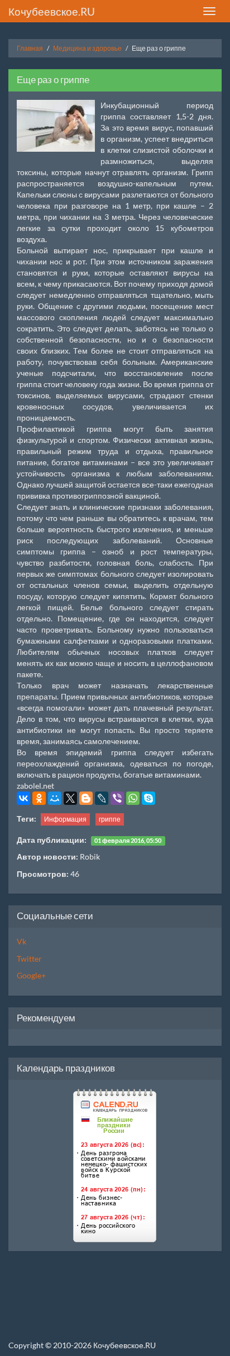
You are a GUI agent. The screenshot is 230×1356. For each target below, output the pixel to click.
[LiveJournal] (101, 798)
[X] (70, 798)
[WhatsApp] (133, 798)
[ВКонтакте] (23, 798)
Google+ (31, 975)
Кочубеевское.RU (51, 11)
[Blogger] (86, 798)
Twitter (29, 958)
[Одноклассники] (39, 798)
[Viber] (117, 798)
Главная (30, 48)
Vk (21, 941)
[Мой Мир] (54, 798)
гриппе (110, 819)
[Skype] (148, 798)
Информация (65, 819)
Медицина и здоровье (87, 48)
